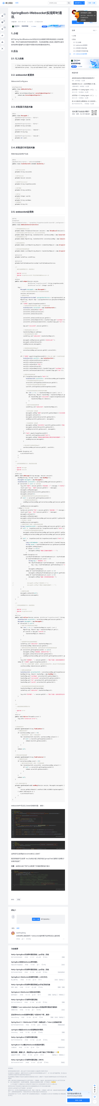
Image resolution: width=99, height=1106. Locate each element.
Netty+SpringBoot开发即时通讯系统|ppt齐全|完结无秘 (30, 984)
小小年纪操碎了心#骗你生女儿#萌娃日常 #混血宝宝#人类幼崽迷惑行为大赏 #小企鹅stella (33, 1084)
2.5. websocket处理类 (80, 54)
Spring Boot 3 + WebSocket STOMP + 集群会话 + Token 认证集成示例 (36, 1022)
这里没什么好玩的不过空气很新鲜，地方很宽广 (20, 1088)
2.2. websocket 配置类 (80, 45)
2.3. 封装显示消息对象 (80, 48)
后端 (63, 957)
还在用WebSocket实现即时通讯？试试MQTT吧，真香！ (30, 1015)
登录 (91, 3)
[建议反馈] (95, 1097)
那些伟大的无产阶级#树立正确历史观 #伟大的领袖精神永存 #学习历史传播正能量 (29, 1086)
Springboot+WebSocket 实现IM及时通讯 (25, 992)
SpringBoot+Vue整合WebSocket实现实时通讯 (27, 1045)
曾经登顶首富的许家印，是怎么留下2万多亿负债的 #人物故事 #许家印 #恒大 (28, 1071)
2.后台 (74, 39)
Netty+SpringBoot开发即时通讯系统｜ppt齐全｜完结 (30, 954)
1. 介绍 (74, 36)
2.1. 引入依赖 (77, 42)
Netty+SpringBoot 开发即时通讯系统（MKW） (28, 1060)
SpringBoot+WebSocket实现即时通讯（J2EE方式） (29, 977)
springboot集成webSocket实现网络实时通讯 (27, 1030)
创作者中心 (78, 3)
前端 (59, 987)
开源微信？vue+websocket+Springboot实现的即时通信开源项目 (34, 1007)
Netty (62, 1040)
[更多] (95, 1102)
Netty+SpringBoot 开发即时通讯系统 (24, 1000)
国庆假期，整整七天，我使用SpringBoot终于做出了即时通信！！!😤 (35, 1052)
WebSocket (62, 994)
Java (63, 964)
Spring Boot (61, 972)
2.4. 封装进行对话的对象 (80, 51)
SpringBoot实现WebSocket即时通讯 (24, 962)
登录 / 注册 (36, 919)
